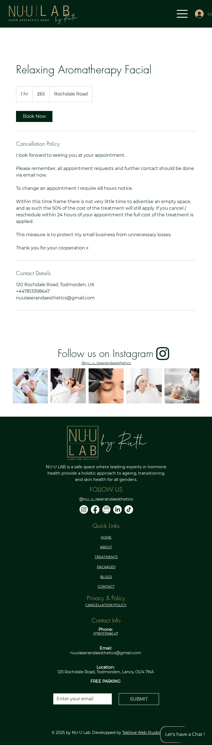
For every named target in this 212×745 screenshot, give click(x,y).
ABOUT (106, 547)
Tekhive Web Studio (141, 732)
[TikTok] (128, 509)
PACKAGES (106, 567)
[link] (34, 116)
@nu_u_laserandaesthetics (106, 363)
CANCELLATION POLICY (105, 605)
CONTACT (106, 586)
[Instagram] (84, 509)
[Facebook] (95, 509)
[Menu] (182, 14)
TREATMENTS (106, 557)
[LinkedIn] (117, 509)
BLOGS (106, 577)
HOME (106, 537)
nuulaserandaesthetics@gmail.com (105, 652)
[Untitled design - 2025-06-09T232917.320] (106, 509)
